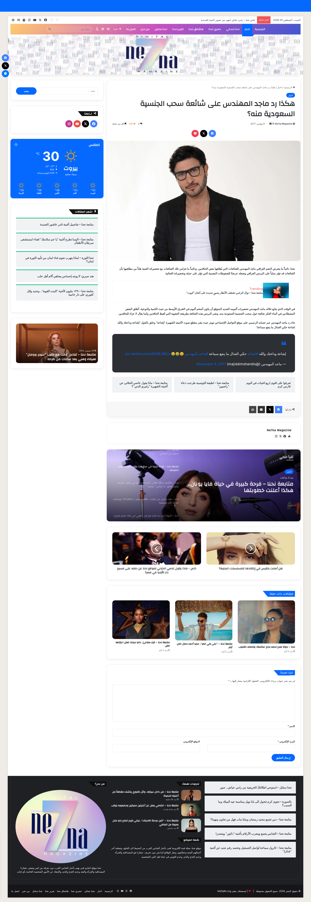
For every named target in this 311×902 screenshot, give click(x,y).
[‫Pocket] (195, 133)
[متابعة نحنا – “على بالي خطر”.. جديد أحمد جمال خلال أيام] (203, 620)
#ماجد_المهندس (196, 354)
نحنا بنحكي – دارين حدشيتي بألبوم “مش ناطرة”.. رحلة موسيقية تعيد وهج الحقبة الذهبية (58, 357)
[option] (204, 485)
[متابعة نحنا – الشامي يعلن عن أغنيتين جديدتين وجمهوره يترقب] (191, 810)
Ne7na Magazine (283, 123)
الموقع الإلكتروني (191, 741)
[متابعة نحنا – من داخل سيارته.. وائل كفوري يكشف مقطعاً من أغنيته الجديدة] (191, 795)
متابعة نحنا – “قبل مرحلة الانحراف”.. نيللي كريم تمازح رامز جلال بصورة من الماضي (145, 822)
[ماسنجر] (5, 73)
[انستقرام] (276, 436)
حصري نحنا (215, 29)
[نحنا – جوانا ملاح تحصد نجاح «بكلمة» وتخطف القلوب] (266, 621)
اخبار (247, 29)
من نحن (145, 29)
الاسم (291, 726)
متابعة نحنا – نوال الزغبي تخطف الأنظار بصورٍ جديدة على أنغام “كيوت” (224, 292)
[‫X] (203, 133)
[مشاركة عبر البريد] (261, 409)
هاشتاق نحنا (196, 29)
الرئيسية (260, 29)
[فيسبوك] (212, 133)
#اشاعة (252, 354)
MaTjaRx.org (224, 891)
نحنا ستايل (161, 29)
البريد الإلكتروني (286, 741)
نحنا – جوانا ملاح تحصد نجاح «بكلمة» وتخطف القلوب (267, 647)
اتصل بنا (131, 29)
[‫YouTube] (77, 123)
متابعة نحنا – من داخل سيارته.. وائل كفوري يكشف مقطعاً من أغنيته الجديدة (145, 794)
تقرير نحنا (178, 29)
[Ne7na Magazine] (155, 55)
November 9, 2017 (211, 364)
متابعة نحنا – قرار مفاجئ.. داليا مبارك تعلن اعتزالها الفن (143, 644)
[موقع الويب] (289, 436)
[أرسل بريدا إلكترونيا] (270, 123)
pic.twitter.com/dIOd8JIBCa (147, 354)
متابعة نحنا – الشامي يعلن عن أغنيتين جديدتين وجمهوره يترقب (145, 805)
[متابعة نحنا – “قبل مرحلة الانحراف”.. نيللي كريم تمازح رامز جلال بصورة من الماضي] (191, 825)
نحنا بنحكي (233, 29)
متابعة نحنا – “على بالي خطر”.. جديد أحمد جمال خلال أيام (204, 646)
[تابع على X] (273, 123)
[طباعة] (252, 409)
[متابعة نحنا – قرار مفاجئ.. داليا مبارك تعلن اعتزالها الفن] (141, 619)
